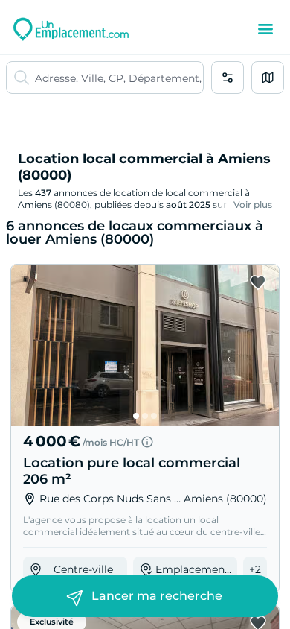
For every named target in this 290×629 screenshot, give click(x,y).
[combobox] (119, 77)
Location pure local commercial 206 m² (131, 471)
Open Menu (265, 29)
